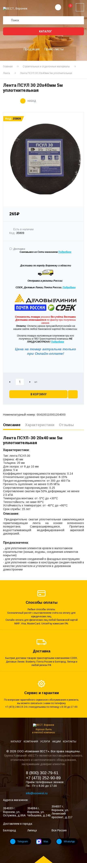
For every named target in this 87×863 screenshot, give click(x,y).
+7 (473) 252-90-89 (43, 778)
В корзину (39, 394)
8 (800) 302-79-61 (42, 773)
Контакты (69, 741)
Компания (31, 741)
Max (46, 841)
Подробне (64, 252)
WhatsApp (69, 841)
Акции (56, 741)
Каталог (45, 31)
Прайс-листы (54, 49)
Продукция (31, 49)
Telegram (22, 841)
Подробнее (69, 287)
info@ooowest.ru (37, 793)
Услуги (45, 741)
